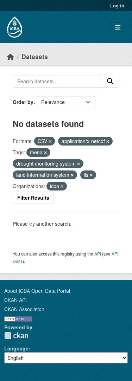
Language (16, 348)
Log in (117, 5)
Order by (23, 101)
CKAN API (15, 299)
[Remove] (50, 141)
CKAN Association (24, 308)
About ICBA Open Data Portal (37, 290)
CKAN (16, 335)
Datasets (34, 56)
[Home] (10, 56)
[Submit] (110, 81)
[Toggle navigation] (118, 27)
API (97, 254)
